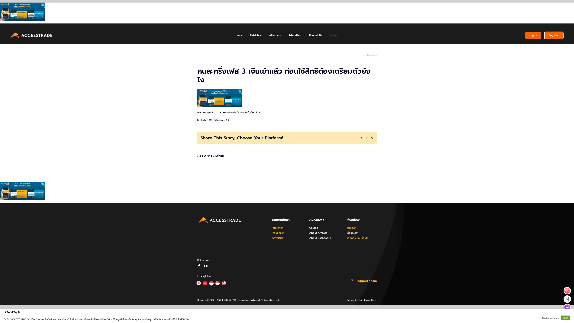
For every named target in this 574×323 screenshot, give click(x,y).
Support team (367, 281)
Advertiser (278, 238)
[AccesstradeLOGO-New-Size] (31, 32)
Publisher (277, 228)
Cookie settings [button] (550, 318)
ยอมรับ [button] (565, 317)
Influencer (278, 233)
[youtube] (205, 266)
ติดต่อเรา (351, 228)
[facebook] (199, 266)
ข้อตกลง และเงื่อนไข (357, 238)
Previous (372, 55)
